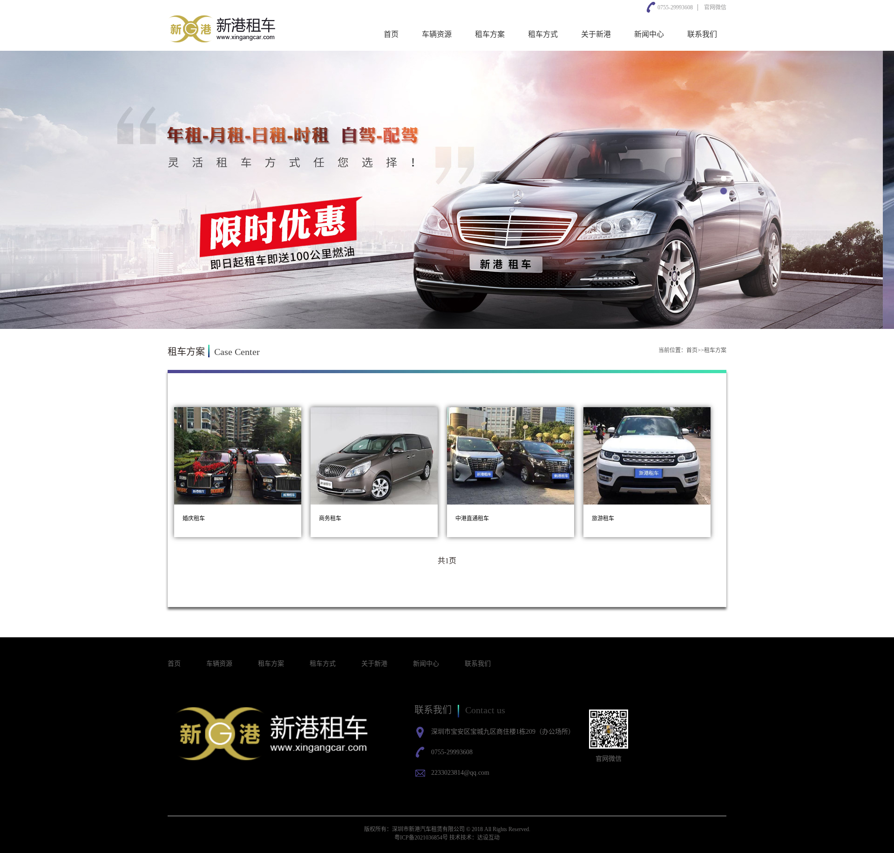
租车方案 (490, 34)
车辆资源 (437, 34)
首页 (391, 34)
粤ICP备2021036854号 (421, 837)
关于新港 (596, 34)
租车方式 (543, 34)
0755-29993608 (675, 7)
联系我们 (702, 34)
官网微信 (715, 7)
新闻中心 (649, 34)
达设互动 (488, 837)
